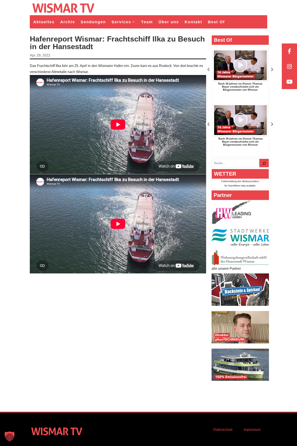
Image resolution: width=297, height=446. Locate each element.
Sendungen (93, 22)
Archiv (67, 22)
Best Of (216, 22)
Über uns (169, 22)
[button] (9, 436)
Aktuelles (44, 22)
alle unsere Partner (226, 268)
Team (147, 22)
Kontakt (193, 22)
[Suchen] (264, 163)
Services (121, 22)
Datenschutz (223, 429)
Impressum (252, 429)
